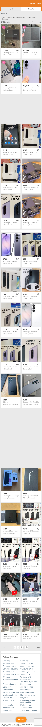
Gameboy (7, 687)
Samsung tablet (26, 663)
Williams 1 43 (25, 677)
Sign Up (32, 3)
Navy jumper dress (27, 695)
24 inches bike (8, 708)
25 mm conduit (8, 710)
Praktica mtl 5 (8, 698)
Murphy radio (8, 690)
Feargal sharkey (9, 684)
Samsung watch (9, 666)
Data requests (26, 724)
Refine (34, 22)
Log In (39, 3)
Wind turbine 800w (10, 680)
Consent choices (17, 725)
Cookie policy (5, 725)
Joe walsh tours (26, 687)
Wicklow (11, 55)
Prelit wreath (8, 705)
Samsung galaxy (27, 666)
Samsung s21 (25, 661)
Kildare (29, 533)
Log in (17, 724)
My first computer (27, 692)
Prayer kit (24, 698)
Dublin (36, 55)
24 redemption (26, 708)
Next (38, 647)
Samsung (6, 661)
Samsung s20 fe (26, 669)
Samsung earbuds (27, 672)
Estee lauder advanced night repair (29, 680)
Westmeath (11, 498)
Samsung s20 (8, 663)
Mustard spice (25, 690)
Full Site (3, 724)
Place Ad (31, 9)
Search (11, 9)
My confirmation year (11, 692)
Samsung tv (25, 674)
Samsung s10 (8, 672)
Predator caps (8, 700)
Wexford (33, 90)
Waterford (15, 404)
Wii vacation (8, 677)
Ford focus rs (25, 684)
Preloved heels (26, 705)
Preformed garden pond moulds (27, 701)
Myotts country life (10, 695)
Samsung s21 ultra (10, 669)
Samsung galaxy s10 (11, 674)
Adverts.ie (10, 3)
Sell (22, 719)
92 (27, 647)
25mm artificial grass (28, 710)
